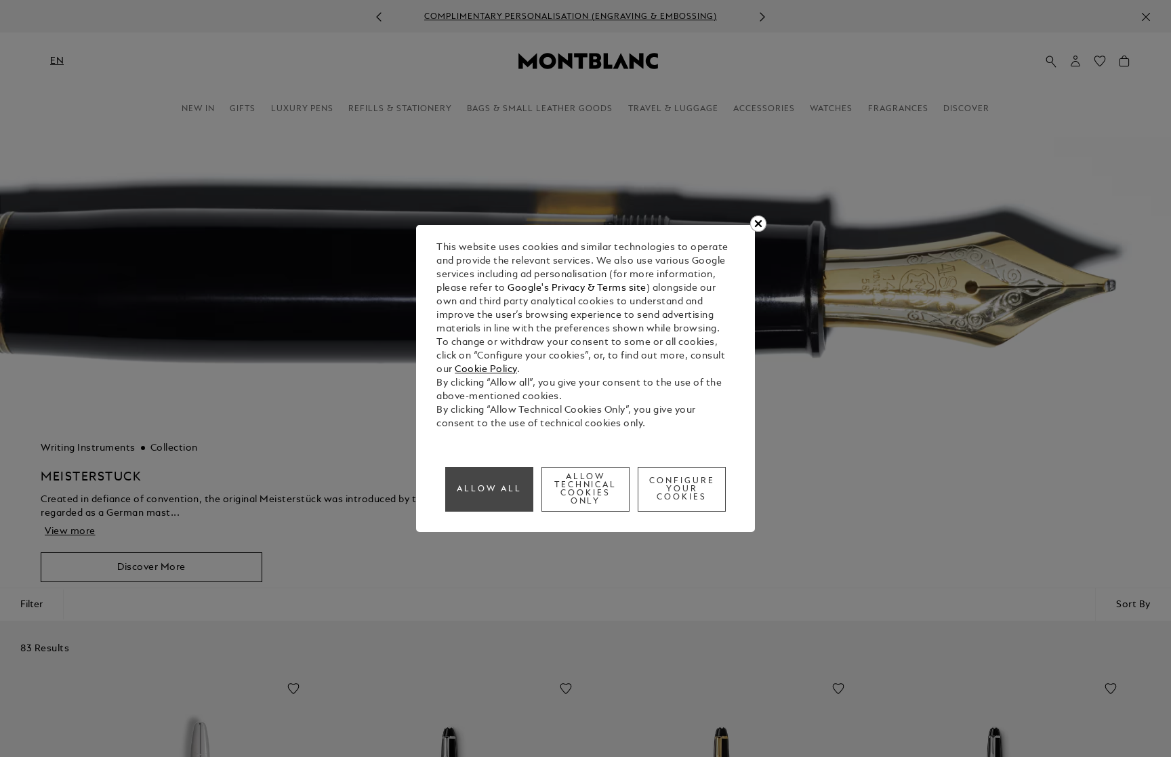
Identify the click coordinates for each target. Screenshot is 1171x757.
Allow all (489, 489)
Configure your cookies (682, 489)
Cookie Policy (486, 369)
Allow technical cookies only (585, 489)
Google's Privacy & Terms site (577, 288)
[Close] (758, 224)
